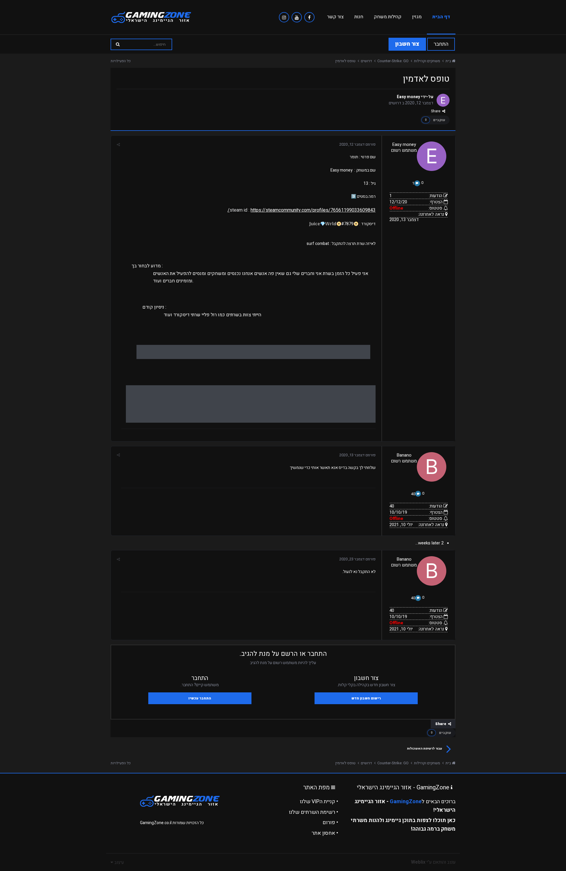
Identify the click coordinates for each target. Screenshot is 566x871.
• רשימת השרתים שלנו (313, 812)
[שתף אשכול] (118, 144)
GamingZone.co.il (156, 823)
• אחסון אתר (325, 833)
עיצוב (118, 862)
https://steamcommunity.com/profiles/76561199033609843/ (302, 210)
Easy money (408, 97)
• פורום (330, 822)
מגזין (417, 16)
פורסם (357, 144)
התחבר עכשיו (199, 698)
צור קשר (335, 16)
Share (436, 111)
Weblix (418, 862)
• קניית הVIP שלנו (319, 802)
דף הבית (441, 16)
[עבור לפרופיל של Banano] (431, 467)
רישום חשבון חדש (366, 698)
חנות (358, 16)
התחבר (441, 44)
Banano (404, 455)
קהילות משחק (388, 16)
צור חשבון (407, 44)
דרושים (395, 103)
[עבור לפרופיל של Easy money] (443, 100)
